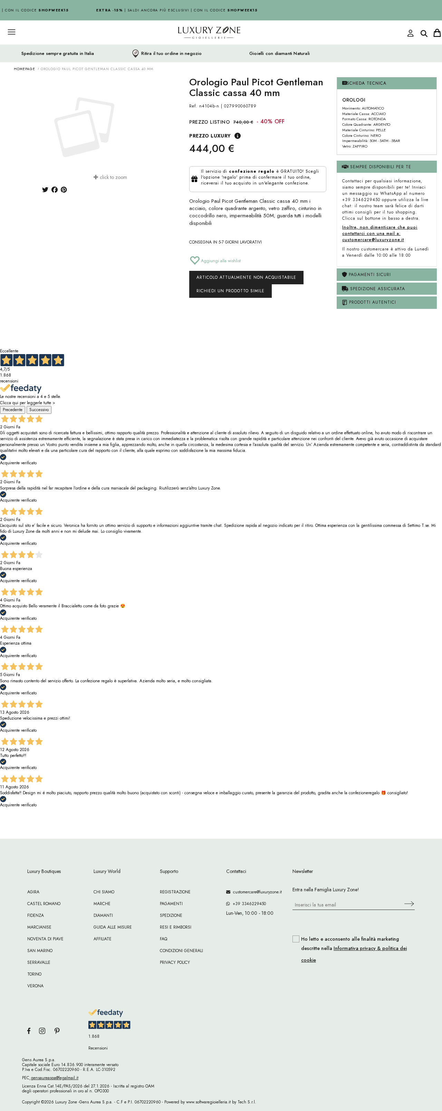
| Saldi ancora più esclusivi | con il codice (173, 10)
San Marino (39, 951)
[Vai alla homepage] (183, 48)
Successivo (39, 410)
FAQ (163, 939)
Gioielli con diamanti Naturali (279, 53)
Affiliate (103, 939)
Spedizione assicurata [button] (376, 289)
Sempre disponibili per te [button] (379, 167)
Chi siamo (104, 892)
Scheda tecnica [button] (366, 83)
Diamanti (103, 915)
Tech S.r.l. (247, 1102)
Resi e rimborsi (175, 927)
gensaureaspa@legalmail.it (53, 1078)
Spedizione (171, 915)
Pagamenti (171, 904)
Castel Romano (43, 904)
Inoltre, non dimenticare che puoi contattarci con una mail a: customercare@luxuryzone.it (379, 233)
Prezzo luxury (210, 135)
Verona (35, 986)
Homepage (24, 69)
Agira (33, 892)
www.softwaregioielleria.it (208, 1102)
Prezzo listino (209, 121)
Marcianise (39, 927)
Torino (34, 974)
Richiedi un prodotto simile (230, 291)
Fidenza (35, 915)
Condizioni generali (181, 951)
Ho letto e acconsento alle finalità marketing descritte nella (354, 949)
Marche (102, 904)
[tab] (386, 83)
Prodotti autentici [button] (371, 302)
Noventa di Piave (45, 939)
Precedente (12, 410)
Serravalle (38, 962)
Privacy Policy (175, 962)
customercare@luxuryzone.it (256, 892)
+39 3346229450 (248, 904)
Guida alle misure (113, 927)
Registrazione (175, 892)
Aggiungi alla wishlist (220, 261)
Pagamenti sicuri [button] (369, 275)
